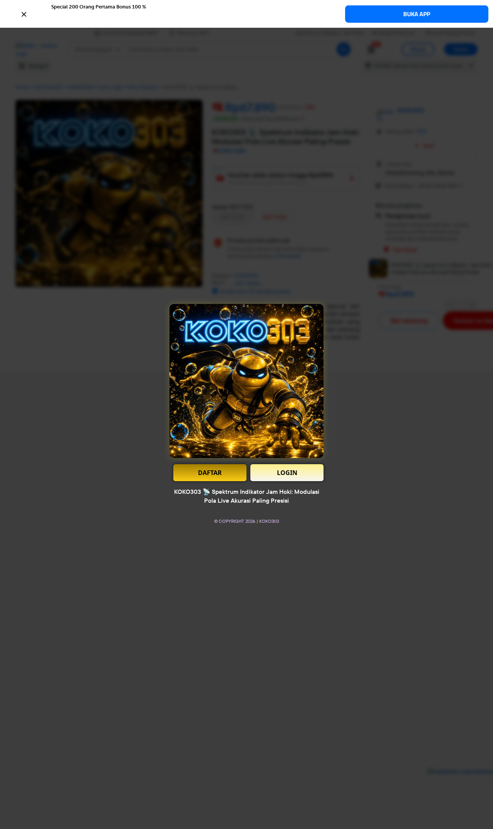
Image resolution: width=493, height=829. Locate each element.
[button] (246, 13)
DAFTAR (210, 472)
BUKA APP (416, 14)
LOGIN (287, 472)
